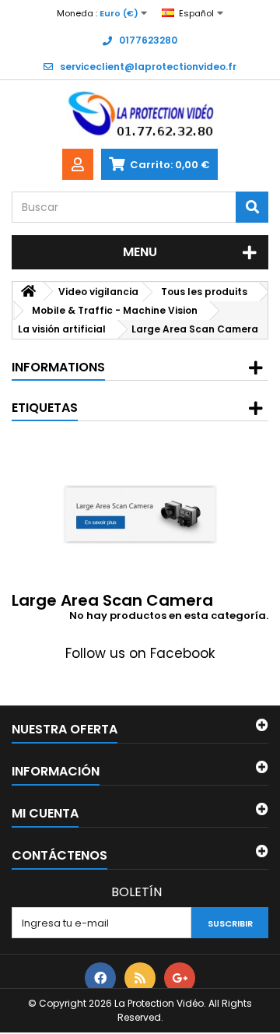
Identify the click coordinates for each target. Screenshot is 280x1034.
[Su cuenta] (77, 164)
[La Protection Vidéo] (140, 114)
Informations (58, 367)
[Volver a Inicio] (28, 291)
